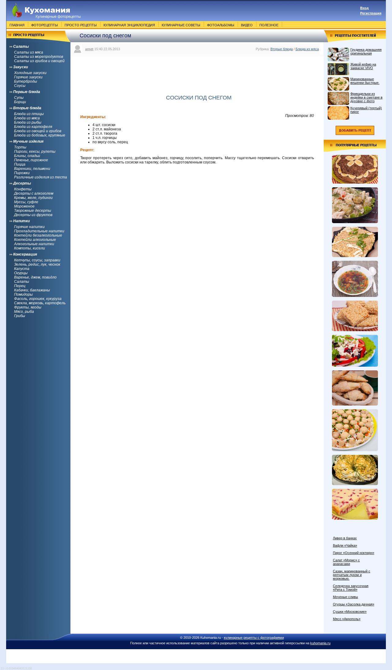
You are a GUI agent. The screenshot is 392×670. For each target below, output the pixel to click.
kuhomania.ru (320, 643)
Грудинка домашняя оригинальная (366, 51)
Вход (364, 8)
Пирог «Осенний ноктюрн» (353, 553)
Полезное (268, 25)
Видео (247, 25)
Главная (16, 25)
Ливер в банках (345, 538)
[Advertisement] (197, 71)
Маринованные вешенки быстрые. (364, 80)
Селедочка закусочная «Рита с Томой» (350, 587)
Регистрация (370, 13)
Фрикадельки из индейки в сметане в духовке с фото (366, 97)
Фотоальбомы (220, 25)
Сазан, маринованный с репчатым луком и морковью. (351, 574)
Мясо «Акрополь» (346, 619)
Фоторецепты (44, 25)
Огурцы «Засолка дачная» (353, 604)
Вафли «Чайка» (345, 545)
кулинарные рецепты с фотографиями (254, 637)
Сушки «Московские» (350, 611)
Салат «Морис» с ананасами (346, 562)
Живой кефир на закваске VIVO (363, 66)
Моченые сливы (345, 597)
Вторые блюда (281, 49)
